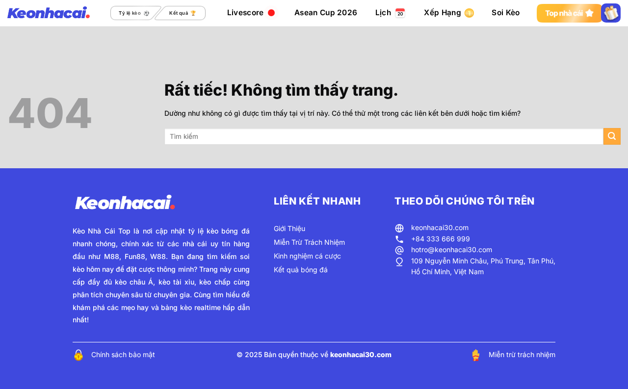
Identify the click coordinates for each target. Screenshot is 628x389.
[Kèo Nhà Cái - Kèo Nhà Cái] (48, 13)
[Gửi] (612, 136)
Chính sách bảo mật (123, 354)
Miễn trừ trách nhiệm (522, 354)
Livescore (245, 12)
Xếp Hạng (442, 12)
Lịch (383, 12)
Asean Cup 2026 (325, 12)
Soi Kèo (506, 12)
